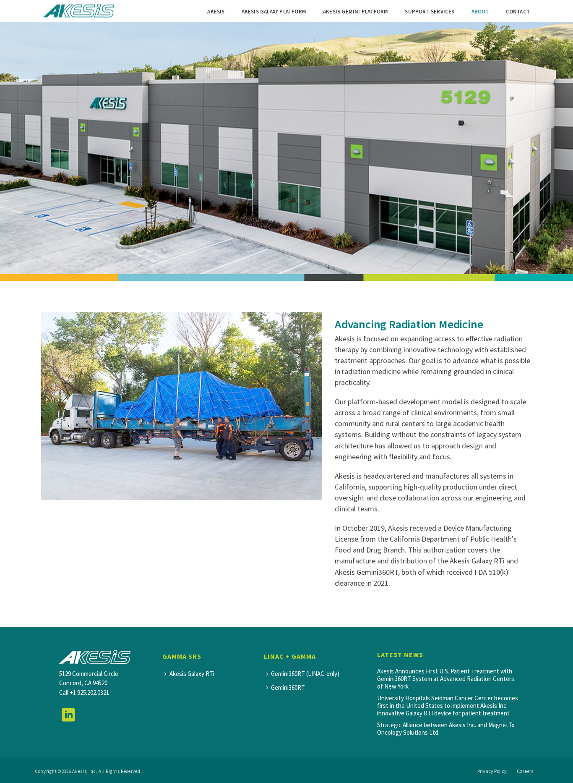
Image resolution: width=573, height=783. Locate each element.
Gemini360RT (288, 687)
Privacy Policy (492, 771)
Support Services (429, 11)
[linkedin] (68, 715)
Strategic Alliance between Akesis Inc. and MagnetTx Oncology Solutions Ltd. (446, 728)
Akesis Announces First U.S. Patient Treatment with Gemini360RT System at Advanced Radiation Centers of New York (445, 679)
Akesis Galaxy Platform (274, 11)
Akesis (215, 11)
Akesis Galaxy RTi (191, 674)
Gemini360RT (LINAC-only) (305, 674)
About (480, 11)
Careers (525, 771)
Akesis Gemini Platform (355, 11)
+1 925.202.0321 (89, 693)
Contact (518, 11)
